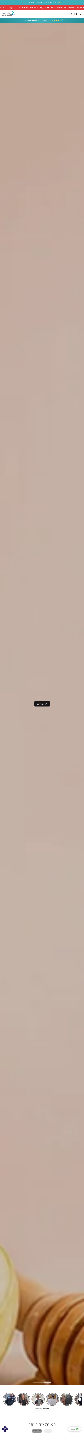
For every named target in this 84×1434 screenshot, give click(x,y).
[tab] (46, 1382)
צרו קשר (72, 1429)
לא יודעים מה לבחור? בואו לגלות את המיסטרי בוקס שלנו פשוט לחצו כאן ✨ (42, 2)
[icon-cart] (75, 14)
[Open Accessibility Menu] (5, 1429)
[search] (70, 14)
